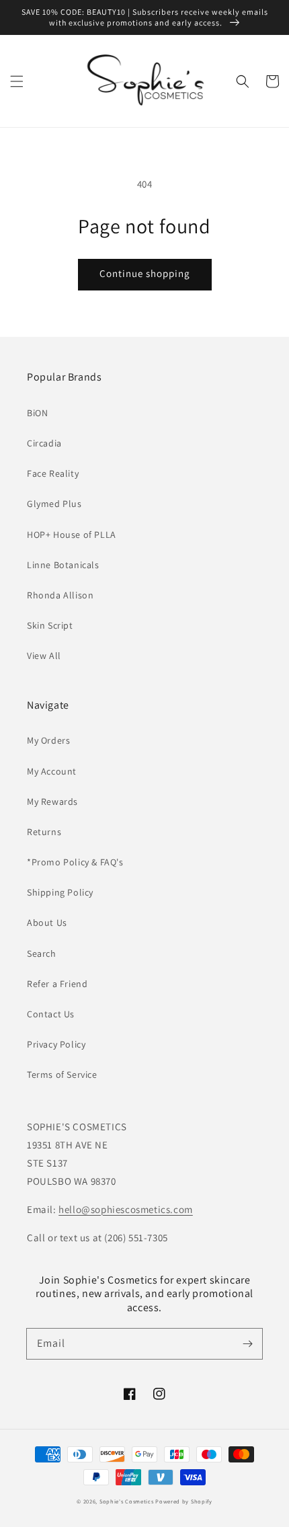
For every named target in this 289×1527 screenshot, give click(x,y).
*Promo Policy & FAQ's (75, 862)
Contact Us (51, 1014)
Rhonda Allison (60, 595)
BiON (37, 413)
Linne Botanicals (63, 565)
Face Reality (53, 473)
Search (41, 953)
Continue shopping (144, 273)
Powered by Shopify (183, 1501)
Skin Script (50, 625)
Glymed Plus (54, 504)
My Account (52, 771)
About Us (47, 922)
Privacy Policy (56, 1044)
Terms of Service (62, 1074)
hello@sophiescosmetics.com (125, 1209)
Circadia (44, 443)
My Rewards (52, 801)
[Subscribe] (247, 1343)
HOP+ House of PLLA (71, 534)
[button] (17, 81)
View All (44, 656)
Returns (44, 832)
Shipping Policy (60, 892)
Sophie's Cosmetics (126, 1501)
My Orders (48, 740)
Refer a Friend (57, 984)
